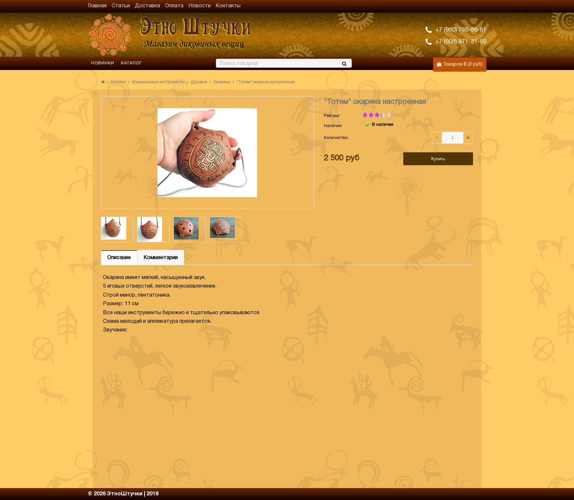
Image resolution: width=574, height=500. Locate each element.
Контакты (228, 6)
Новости (199, 6)
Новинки (102, 63)
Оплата (174, 6)
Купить (438, 158)
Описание (119, 257)
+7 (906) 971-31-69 (460, 42)
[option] (117, 229)
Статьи (121, 6)
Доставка (147, 6)
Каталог (131, 63)
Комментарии (161, 257)
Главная (97, 6)
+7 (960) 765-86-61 (460, 30)
